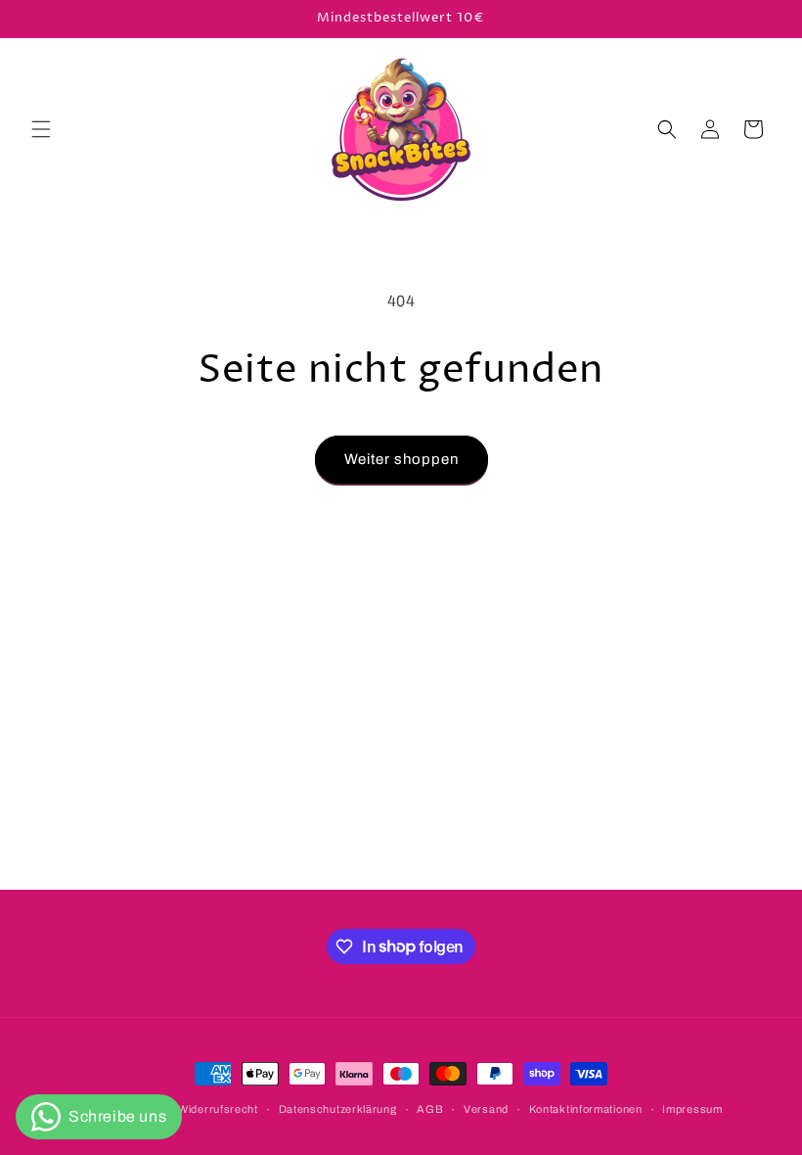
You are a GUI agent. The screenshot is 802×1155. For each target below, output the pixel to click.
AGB (430, 1109)
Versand (486, 1109)
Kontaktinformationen (586, 1109)
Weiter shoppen (401, 459)
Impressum (692, 1109)
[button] (41, 129)
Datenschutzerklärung (338, 1109)
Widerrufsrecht (218, 1109)
